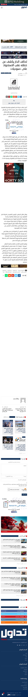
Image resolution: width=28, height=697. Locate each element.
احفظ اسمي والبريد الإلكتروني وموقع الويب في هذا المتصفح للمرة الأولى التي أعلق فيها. (15, 485)
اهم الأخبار (2, 73)
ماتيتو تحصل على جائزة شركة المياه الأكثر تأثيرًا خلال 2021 (11, 590)
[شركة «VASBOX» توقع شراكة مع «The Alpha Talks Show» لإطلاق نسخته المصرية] (8, 440)
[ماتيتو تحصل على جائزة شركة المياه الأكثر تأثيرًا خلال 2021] (24, 591)
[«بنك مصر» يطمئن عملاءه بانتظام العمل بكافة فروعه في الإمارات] (20, 423)
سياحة (26, 658)
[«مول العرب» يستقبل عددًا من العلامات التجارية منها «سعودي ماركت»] (24, 585)
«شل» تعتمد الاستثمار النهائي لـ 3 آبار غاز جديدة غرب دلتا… (11, 558)
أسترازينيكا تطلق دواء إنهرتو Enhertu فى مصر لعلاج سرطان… (11, 572)
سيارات (11, 420)
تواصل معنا (25, 687)
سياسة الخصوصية (24, 685)
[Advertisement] (14, 25)
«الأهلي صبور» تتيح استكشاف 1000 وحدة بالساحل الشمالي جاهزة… (11, 546)
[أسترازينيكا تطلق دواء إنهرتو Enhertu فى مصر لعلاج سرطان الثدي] (24, 573)
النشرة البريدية (24, 682)
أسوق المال (6, 73)
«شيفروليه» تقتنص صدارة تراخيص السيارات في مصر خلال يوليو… (11, 552)
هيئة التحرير (25, 689)
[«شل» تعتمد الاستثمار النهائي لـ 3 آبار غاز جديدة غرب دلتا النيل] (24, 559)
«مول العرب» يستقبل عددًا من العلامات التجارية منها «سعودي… (12, 584)
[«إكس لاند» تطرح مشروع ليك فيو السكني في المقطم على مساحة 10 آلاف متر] (24, 579)
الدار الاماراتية (9, 270)
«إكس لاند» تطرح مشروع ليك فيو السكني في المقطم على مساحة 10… (10, 578)
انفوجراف (25, 669)
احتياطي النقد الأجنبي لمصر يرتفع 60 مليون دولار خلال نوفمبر (7, 410)
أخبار (10, 73)
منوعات (25, 674)
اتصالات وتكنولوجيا (9, 437)
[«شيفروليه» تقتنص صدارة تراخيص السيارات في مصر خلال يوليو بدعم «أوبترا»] (24, 553)
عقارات (24, 437)
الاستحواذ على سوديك (21, 270)
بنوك (26, 656)
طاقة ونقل (25, 671)
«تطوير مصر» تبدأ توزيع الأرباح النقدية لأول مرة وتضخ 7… (11, 540)
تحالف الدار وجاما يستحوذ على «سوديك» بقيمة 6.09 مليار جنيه (20, 410)
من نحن (25, 683)
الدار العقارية (4, 270)
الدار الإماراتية (15, 270)
